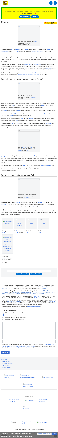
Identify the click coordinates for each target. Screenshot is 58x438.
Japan (3, 232)
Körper (19, 110)
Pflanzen (30, 118)
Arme (42, 105)
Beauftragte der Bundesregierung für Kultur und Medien (27, 292)
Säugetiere (17, 49)
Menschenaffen (41, 51)
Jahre (40, 167)
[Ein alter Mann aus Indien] (31, 223)
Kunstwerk (24, 147)
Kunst (45, 113)
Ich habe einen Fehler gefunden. (12, 315)
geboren (35, 206)
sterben (53, 206)
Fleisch (21, 118)
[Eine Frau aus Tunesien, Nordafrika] (19, 223)
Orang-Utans (15, 51)
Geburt (20, 150)
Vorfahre (25, 49)
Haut (18, 123)
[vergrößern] (39, 41)
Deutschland (4, 204)
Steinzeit (48, 68)
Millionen (26, 64)
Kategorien (4, 359)
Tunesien (16, 232)
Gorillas (48, 49)
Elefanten (48, 165)
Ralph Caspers (37, 296)
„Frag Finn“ (43, 288)
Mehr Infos (35, 16)
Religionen (30, 74)
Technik (11, 115)
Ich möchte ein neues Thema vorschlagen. (15, 317)
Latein (14, 59)
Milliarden (18, 202)
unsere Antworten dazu (33, 306)
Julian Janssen (37, 297)
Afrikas (39, 64)
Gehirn (5, 110)
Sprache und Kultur (6, 367)
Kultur (15, 113)
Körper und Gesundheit (7, 363)
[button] (44, 434)
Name (36, 73)
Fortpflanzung (31, 155)
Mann (46, 56)
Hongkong (26, 197)
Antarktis (40, 70)
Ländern (4, 258)
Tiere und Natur (6, 365)
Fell (12, 123)
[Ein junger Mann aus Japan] (7, 224)
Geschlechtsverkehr (6, 157)
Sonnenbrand (48, 123)
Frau (32, 157)
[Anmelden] (51, 3)
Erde (17, 120)
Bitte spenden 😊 (24, 16)
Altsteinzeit (33, 97)
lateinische (32, 73)
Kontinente (31, 70)
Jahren (30, 64)
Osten (35, 64)
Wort (9, 56)
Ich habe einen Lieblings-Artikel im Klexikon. (15, 313)
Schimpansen (4, 51)
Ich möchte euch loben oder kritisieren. (14, 319)
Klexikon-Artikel (6, 361)
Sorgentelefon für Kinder (24, 348)
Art (12, 49)
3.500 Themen (51, 301)
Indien (31, 147)
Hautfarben (36, 74)
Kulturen (25, 74)
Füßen (12, 105)
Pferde (42, 165)
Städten (30, 196)
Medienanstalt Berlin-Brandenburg (34, 293)
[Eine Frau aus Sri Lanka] (43, 223)
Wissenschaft (4, 53)
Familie (35, 41)
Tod (27, 150)
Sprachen (20, 74)
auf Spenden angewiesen (14, 301)
